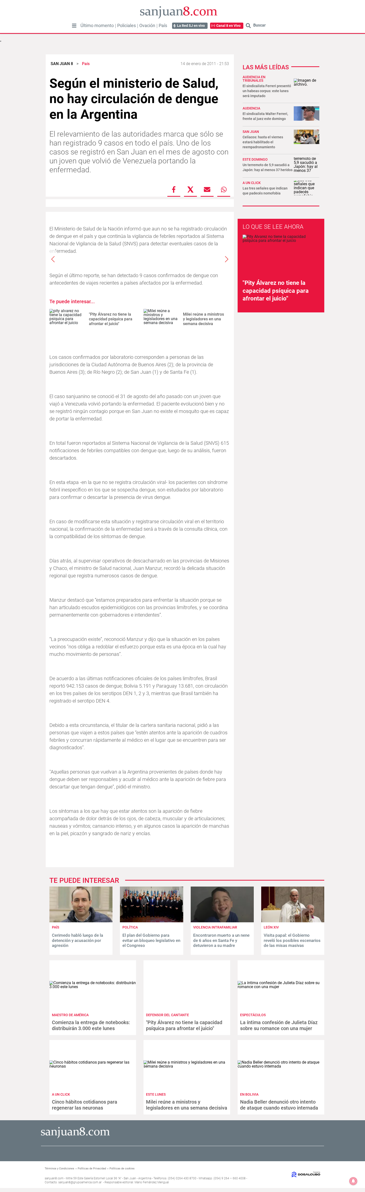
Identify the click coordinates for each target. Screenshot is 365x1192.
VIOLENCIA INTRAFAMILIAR (215, 927)
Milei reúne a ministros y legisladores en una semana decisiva (203, 319)
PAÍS (55, 927)
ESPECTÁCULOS (253, 1015)
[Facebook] (174, 189)
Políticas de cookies (122, 1168)
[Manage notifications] (353, 1181)
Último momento (97, 25)
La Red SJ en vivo (191, 26)
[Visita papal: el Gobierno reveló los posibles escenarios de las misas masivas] (292, 921)
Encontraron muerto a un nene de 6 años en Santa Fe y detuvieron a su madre (221, 940)
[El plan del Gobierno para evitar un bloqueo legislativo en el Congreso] (151, 921)
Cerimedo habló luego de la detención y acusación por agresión (77, 940)
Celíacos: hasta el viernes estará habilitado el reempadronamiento (263, 142)
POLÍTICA (130, 927)
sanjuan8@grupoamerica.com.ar (80, 1182)
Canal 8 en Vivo (228, 26)
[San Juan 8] (75, 1137)
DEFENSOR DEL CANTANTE (167, 1015)
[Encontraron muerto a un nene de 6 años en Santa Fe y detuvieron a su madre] (222, 921)
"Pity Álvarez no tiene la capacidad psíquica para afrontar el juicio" (110, 319)
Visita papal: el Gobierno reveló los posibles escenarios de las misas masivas (292, 940)
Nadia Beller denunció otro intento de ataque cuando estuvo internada (279, 1105)
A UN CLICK (252, 183)
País (163, 25)
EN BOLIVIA (249, 1094)
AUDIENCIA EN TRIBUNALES (254, 78)
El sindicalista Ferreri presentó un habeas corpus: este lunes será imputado (267, 91)
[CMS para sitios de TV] (288, 1174)
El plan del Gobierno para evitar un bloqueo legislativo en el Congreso (151, 940)
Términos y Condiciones (59, 1168)
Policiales (126, 25)
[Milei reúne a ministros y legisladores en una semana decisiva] (161, 319)
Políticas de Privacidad (92, 1168)
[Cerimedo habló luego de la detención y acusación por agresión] (80, 921)
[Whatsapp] (224, 189)
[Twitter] (190, 189)
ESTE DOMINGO (255, 159)
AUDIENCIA (251, 108)
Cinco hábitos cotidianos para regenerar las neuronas (84, 1105)
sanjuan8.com (54, 1178)
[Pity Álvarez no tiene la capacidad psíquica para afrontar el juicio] (67, 319)
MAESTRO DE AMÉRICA (70, 1015)
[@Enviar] (207, 189)
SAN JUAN (251, 132)
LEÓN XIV (271, 927)
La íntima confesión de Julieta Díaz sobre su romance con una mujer (279, 1025)
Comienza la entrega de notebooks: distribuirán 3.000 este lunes (91, 1025)
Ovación (147, 25)
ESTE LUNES (156, 1094)
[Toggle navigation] (74, 25)
